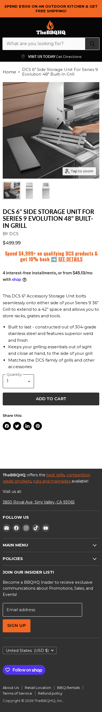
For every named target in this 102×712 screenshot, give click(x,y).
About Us (11, 687)
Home (9, 72)
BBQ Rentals (68, 687)
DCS (13, 233)
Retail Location (38, 687)
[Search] (92, 44)
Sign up (16, 625)
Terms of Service (17, 693)
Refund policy (50, 693)
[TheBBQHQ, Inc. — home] (51, 27)
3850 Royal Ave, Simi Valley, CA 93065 (39, 502)
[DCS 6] (11, 190)
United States (27, 650)
